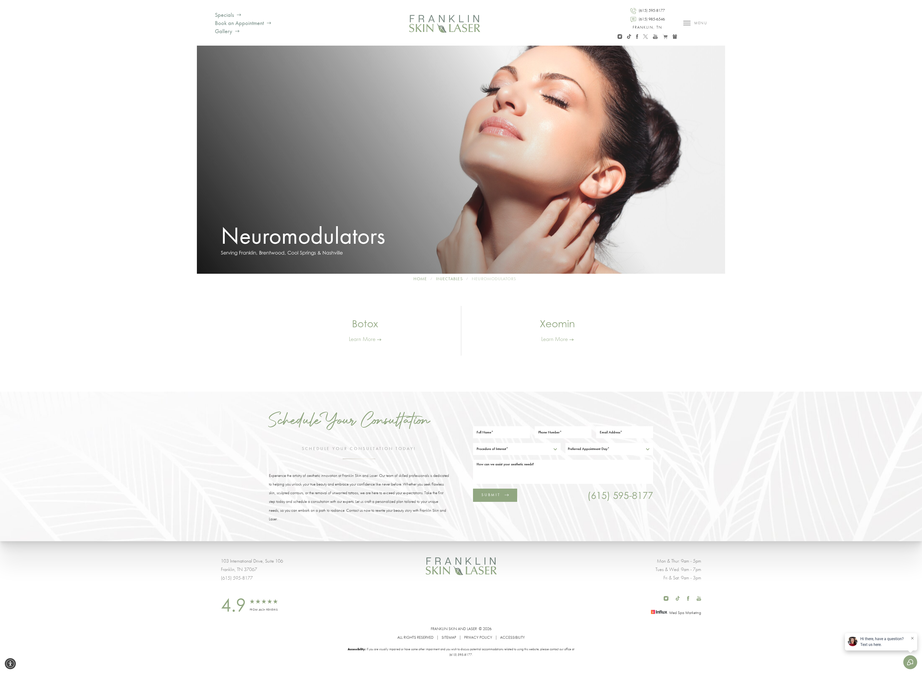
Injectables (449, 278)
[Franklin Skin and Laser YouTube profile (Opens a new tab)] (655, 35)
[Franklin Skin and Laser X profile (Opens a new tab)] (645, 35)
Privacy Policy (478, 637)
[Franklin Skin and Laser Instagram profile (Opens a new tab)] (620, 35)
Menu (700, 22)
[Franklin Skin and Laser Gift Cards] (674, 35)
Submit (491, 494)
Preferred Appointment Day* (588, 448)
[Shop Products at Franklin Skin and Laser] (664, 35)
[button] (10, 663)
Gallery (223, 31)
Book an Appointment (239, 23)
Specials (224, 15)
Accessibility (512, 637)
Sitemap (449, 637)
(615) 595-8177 (620, 495)
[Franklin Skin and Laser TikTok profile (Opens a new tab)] (629, 35)
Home (420, 278)
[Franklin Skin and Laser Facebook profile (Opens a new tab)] (637, 35)
